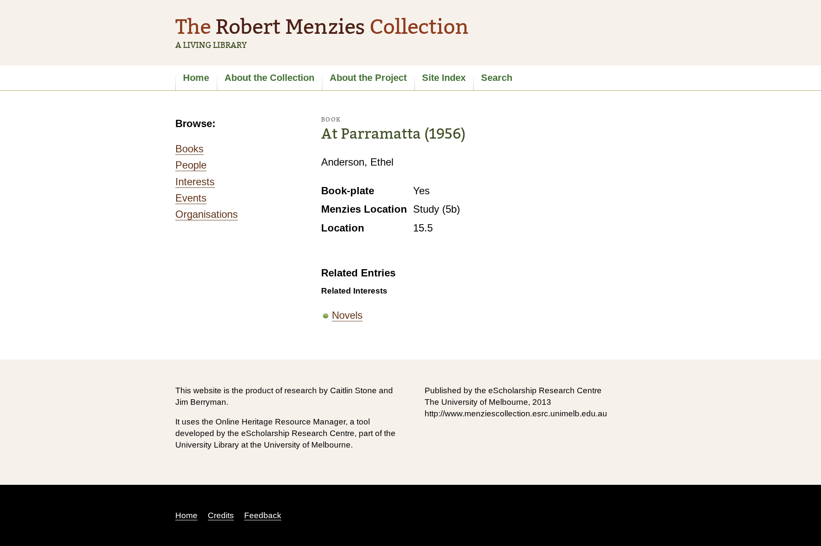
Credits (221, 515)
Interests (195, 181)
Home (196, 77)
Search (496, 77)
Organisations (206, 214)
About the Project (368, 77)
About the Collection (269, 77)
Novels (347, 315)
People (191, 165)
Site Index (444, 77)
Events (191, 198)
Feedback (262, 515)
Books (189, 148)
